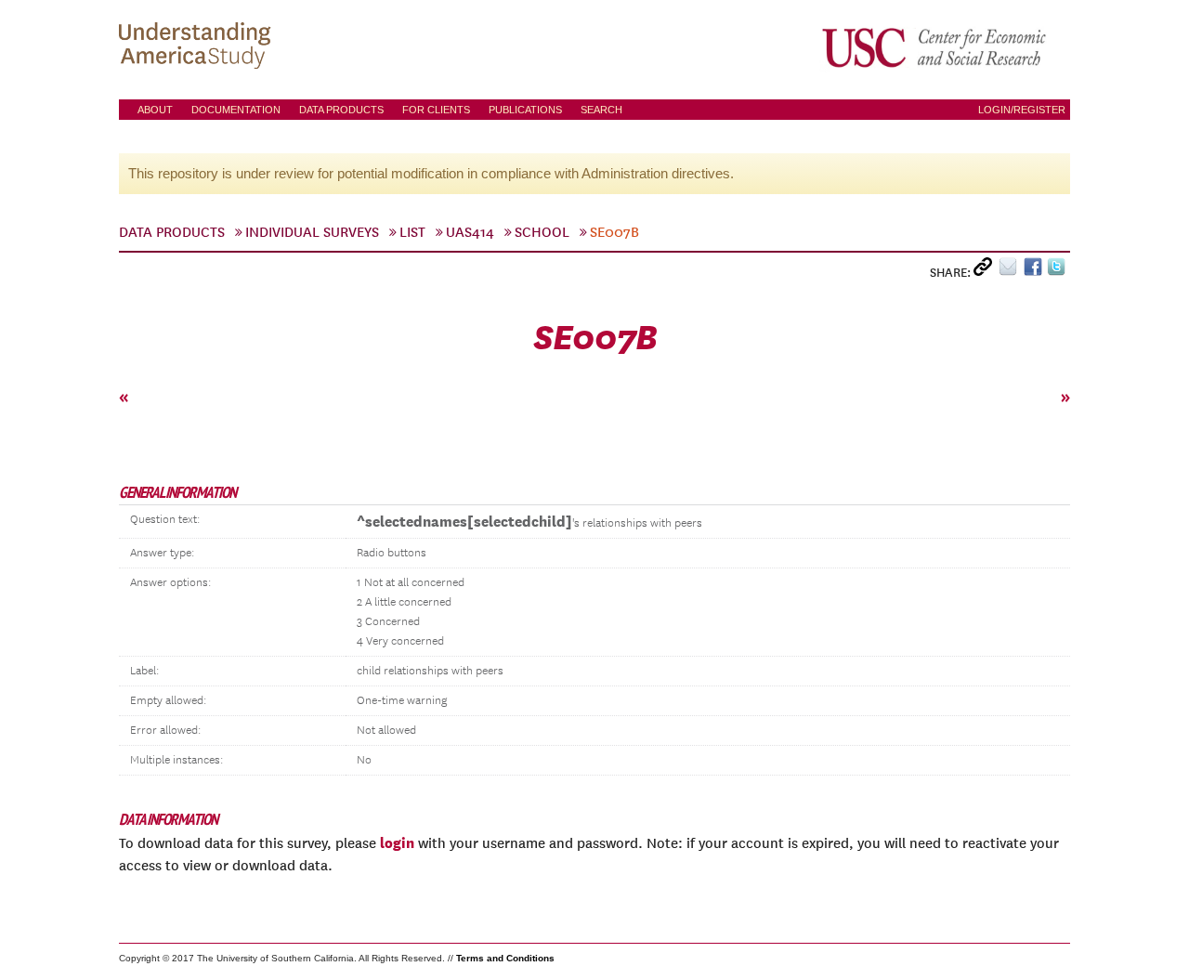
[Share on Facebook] (1035, 271)
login (397, 842)
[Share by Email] (1011, 271)
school (542, 232)
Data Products (341, 109)
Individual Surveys (312, 232)
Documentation (236, 109)
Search (601, 109)
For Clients (436, 109)
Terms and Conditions (505, 958)
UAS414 (470, 232)
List (412, 232)
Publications (525, 109)
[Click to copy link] (986, 271)
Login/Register (1021, 109)
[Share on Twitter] (1058, 271)
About (155, 109)
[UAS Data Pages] (198, 47)
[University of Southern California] (935, 47)
